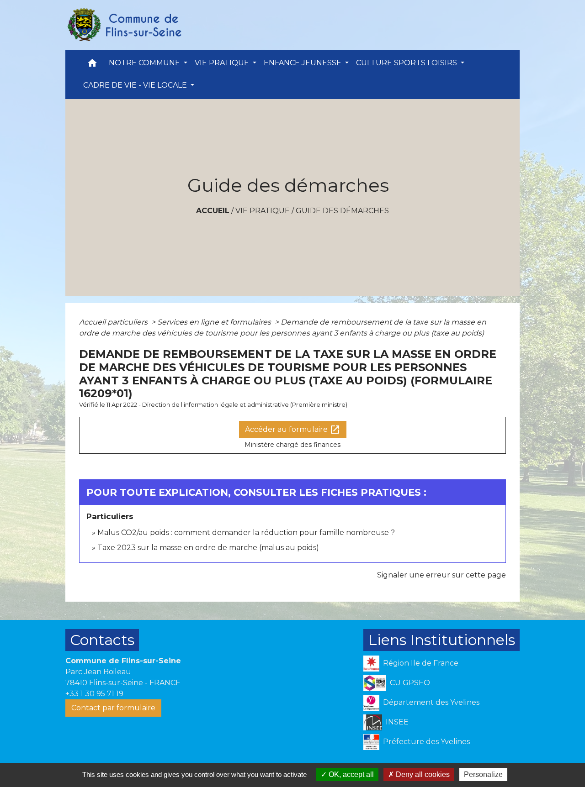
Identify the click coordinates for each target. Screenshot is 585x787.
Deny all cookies (422, 774)
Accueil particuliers (114, 322)
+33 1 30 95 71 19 (94, 693)
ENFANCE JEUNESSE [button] (303, 62)
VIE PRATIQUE (262, 210)
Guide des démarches (342, 210)
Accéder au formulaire (292, 429)
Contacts (102, 640)
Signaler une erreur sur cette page (441, 575)
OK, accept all (350, 774)
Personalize (483, 774)
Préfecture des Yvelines (426, 741)
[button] (92, 65)
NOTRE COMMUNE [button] (145, 62)
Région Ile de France (420, 663)
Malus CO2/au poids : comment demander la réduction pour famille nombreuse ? (246, 532)
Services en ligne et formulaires (215, 322)
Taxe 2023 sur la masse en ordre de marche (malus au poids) (208, 547)
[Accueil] (123, 25)
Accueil (212, 210)
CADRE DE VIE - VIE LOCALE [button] (136, 85)
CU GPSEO (410, 682)
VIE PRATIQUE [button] (223, 62)
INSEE (397, 722)
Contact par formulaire (113, 707)
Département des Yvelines (431, 702)
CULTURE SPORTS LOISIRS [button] (407, 62)
